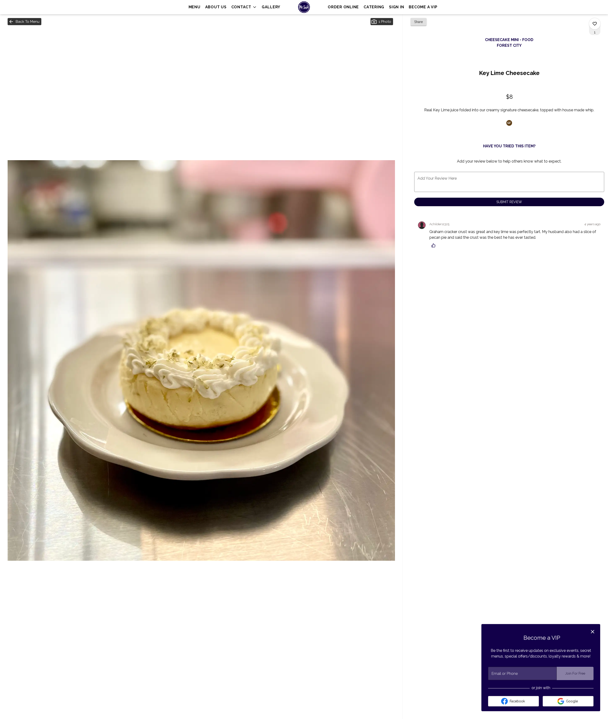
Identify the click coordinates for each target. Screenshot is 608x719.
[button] (244, 7)
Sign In (396, 7)
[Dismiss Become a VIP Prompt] (592, 631)
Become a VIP (423, 7)
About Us (216, 7)
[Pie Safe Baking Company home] (304, 7)
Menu (194, 7)
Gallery (271, 7)
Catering (374, 7)
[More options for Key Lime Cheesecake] (594, 23)
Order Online (343, 7)
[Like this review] (434, 245)
